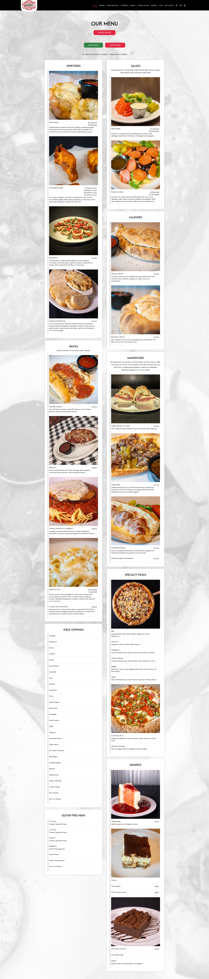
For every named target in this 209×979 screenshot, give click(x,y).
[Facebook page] (176, 5)
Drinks (102, 5)
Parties (132, 5)
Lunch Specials (112, 5)
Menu (95, 5)
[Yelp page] (184, 5)
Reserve (154, 5)
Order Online (143, 5)
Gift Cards (169, 5)
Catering (124, 5)
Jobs (161, 5)
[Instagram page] (180, 5)
